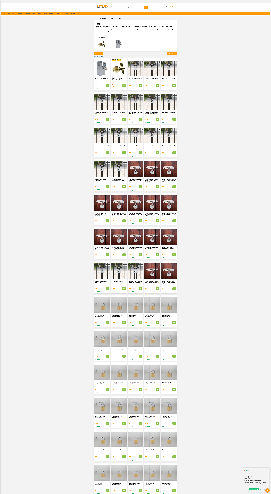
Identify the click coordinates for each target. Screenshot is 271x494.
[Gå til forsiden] (95, 18)
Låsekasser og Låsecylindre (102, 49)
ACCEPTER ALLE (253, 489)
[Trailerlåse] (118, 44)
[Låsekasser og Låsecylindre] (102, 44)
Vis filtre (97, 53)
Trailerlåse (118, 49)
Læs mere (246, 487)
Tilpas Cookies (263, 489)
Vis (107, 85)
